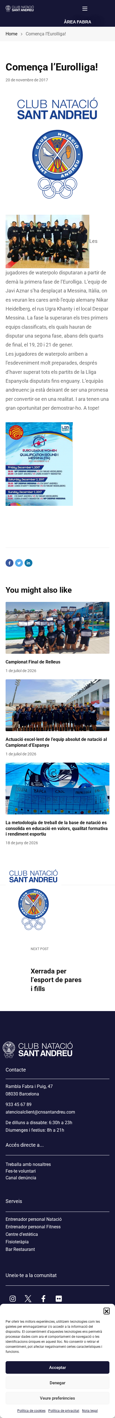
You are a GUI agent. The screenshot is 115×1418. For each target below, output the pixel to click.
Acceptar (57, 1367)
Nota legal (90, 1411)
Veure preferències (57, 1398)
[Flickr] (59, 1298)
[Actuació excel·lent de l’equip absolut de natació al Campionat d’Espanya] (57, 705)
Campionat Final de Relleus (33, 662)
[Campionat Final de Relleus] (57, 628)
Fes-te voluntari (21, 1171)
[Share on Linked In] (28, 563)
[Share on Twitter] (19, 563)
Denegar (57, 1382)
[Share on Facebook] (9, 563)
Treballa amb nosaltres (28, 1164)
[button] (106, 1311)
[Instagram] (13, 1298)
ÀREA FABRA (77, 21)
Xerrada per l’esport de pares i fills (56, 979)
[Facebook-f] (43, 1298)
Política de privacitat (63, 1411)
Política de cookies (31, 1411)
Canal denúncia (21, 1177)
